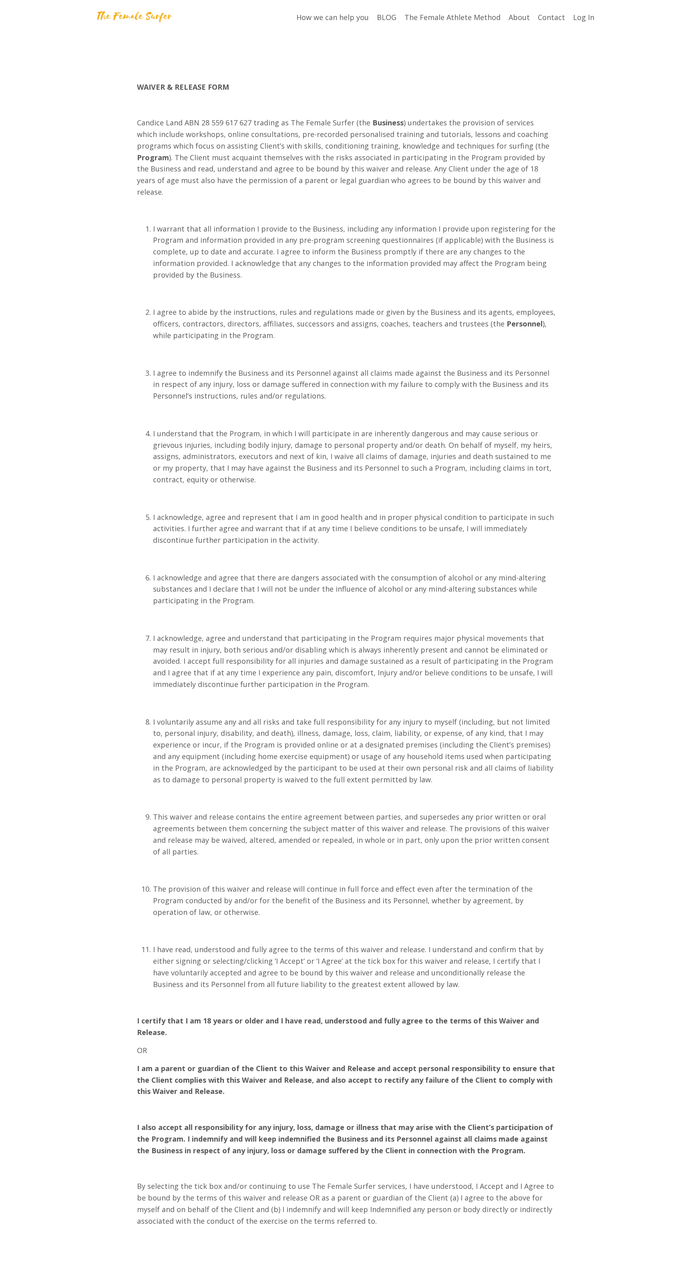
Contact (551, 17)
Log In (583, 17)
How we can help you (332, 17)
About (519, 17)
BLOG (386, 17)
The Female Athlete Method (452, 17)
